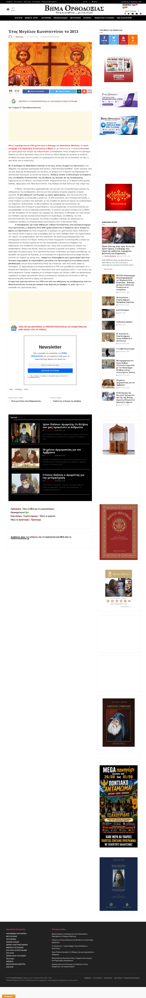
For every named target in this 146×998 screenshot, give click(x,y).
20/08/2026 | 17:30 (60, 455)
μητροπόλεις (47, 509)
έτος (26, 389)
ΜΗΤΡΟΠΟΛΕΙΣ (75, 18)
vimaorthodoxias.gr (16, 978)
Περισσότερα (108, 269)
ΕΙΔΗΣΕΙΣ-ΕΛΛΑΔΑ (12, 942)
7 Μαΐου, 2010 (121, 325)
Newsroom (19, 37)
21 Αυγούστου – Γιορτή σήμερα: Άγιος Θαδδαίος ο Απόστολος (124, 337)
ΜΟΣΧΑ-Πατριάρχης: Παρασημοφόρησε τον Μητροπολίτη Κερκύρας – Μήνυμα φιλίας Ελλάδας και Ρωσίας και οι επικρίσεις (125, 282)
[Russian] (134, 5)
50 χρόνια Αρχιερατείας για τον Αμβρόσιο (62, 451)
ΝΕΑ (32, 509)
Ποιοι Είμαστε (18, 2)
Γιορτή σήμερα (30, 516)
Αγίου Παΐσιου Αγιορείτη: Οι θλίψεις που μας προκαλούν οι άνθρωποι (65, 426)
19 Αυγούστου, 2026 (124, 256)
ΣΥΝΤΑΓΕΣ (9, 967)
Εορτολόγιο (16, 516)
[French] (131, 5)
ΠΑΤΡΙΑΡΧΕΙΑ (46, 18)
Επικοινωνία (27, 2)
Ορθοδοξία (16, 509)
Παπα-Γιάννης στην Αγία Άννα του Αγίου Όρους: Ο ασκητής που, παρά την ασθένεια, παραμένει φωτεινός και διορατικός (118, 250)
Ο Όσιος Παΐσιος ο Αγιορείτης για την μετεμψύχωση (63, 476)
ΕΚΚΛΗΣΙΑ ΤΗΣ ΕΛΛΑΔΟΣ (15, 947)
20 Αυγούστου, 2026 (123, 292)
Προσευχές (10, 958)
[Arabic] (123, 5)
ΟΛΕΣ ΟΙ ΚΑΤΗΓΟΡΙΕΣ (124, 18)
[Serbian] (136, 5)
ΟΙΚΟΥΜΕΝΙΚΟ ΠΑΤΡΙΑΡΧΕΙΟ (16, 934)
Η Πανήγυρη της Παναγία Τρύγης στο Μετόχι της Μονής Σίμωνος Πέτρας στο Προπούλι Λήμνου (125, 397)
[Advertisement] (50, 126)
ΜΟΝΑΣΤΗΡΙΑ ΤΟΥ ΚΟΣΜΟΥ (104, 18)
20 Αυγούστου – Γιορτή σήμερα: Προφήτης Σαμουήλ (125, 299)
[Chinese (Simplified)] (126, 5)
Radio (95, 2)
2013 (11, 389)
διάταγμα (18, 389)
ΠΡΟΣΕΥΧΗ (87, 18)
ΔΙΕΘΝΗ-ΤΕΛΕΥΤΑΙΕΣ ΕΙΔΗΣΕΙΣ (17, 945)
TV (86, 2)
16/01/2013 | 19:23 (32, 37)
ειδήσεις (34, 537)
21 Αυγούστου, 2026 (123, 343)
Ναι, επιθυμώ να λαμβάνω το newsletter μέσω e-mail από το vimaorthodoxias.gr (48, 376)
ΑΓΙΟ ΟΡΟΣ (18, 18)
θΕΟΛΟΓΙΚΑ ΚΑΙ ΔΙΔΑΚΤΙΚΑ (51, 37)
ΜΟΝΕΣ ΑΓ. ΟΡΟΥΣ (31, 18)
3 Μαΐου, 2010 (121, 313)
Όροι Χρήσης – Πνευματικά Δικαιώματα (44, 2)
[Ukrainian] (126, 8)
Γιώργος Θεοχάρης (110, 256)
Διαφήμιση (9, 2)
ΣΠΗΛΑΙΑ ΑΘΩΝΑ (124, 322)
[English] (129, 5)
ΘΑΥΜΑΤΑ (9, 961)
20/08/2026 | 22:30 (60, 430)
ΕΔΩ (26, 512)
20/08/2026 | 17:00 (60, 481)
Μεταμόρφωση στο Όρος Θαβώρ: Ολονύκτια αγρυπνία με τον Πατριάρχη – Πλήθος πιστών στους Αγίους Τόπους (125, 366)
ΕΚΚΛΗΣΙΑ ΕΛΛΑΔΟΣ (61, 18)
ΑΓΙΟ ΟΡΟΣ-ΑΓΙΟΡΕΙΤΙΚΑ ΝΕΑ (16, 950)
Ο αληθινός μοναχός (125, 348)
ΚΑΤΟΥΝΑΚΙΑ (122, 310)
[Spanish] (123, 8)
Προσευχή (36, 520)
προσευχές (24, 520)
